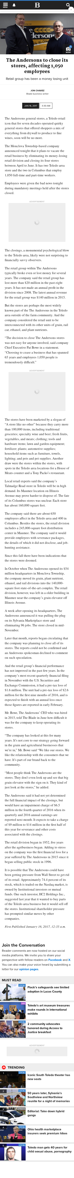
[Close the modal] (71, 9)
